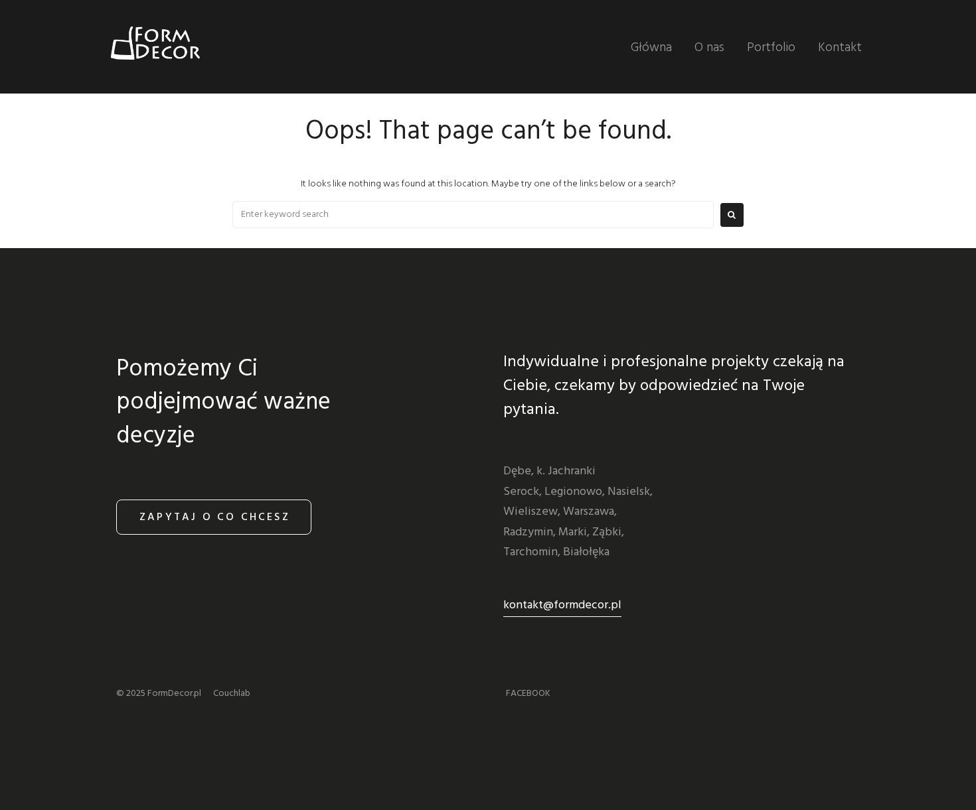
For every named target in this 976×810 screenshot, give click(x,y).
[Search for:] (473, 214)
